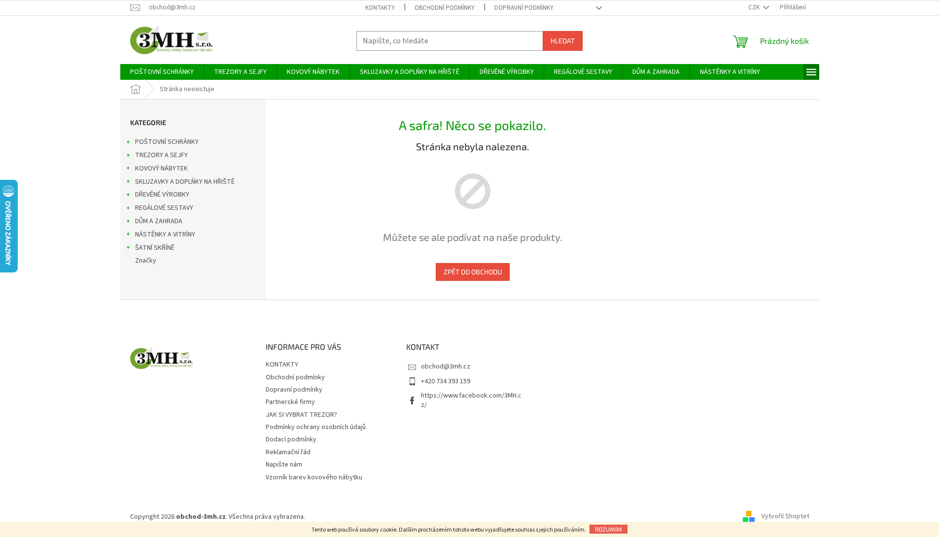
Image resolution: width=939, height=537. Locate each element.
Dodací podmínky (291, 439)
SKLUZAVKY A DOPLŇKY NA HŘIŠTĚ (185, 182)
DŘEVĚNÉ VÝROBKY (162, 195)
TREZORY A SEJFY (161, 155)
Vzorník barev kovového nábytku (314, 477)
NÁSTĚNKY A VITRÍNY (165, 234)
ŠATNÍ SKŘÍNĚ (154, 248)
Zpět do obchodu (473, 272)
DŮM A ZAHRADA (158, 221)
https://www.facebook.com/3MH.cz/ (471, 400)
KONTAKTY (380, 7)
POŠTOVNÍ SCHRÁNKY (167, 142)
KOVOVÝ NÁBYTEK (161, 168)
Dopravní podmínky (524, 7)
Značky (145, 261)
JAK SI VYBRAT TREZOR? (301, 415)
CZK (754, 7)
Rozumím (608, 529)
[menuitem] (162, 72)
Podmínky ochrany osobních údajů (316, 427)
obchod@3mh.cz (445, 366)
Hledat (563, 40)
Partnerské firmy (290, 402)
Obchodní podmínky (445, 7)
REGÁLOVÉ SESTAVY (164, 208)
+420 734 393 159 (445, 381)
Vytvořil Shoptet (785, 517)
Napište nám (284, 465)
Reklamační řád (288, 452)
